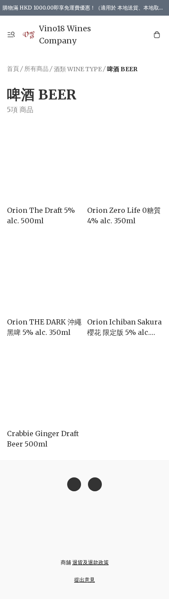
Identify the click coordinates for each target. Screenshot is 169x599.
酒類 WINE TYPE (78, 69)
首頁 (13, 69)
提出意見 (84, 579)
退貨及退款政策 (90, 562)
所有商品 (36, 69)
